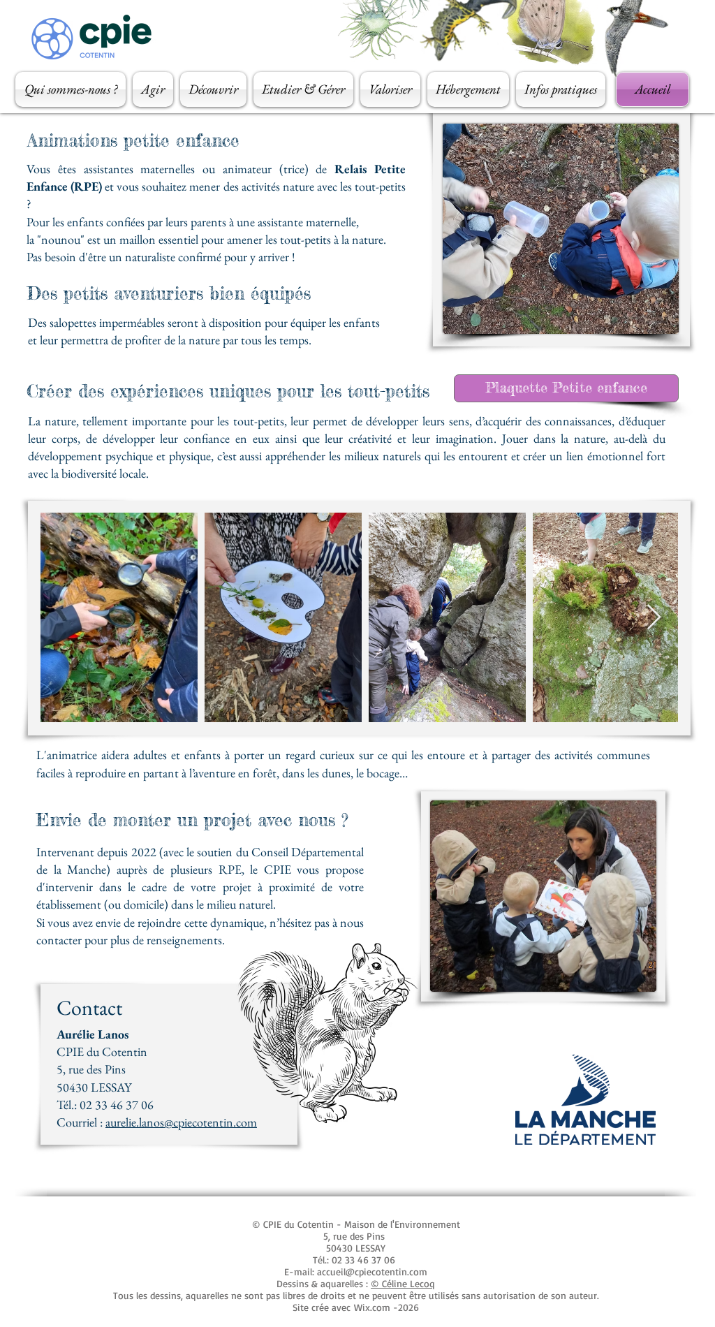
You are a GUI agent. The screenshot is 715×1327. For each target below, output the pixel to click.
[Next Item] (654, 617)
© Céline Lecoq (403, 1283)
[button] (72, 89)
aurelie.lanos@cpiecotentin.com (181, 1122)
